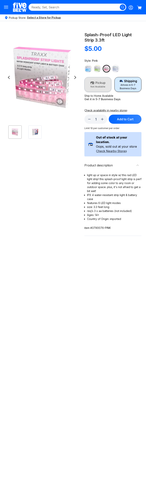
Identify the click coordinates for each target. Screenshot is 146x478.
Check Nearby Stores (111, 151)
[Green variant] (97, 68)
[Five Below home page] (20, 7)
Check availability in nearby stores (105, 110)
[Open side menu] (6, 7)
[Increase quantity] (102, 119)
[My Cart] (139, 8)
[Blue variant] (88, 68)
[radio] (97, 84)
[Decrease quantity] (89, 119)
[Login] (130, 7)
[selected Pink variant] (106, 68)
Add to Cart (125, 119)
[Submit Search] (122, 7)
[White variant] (115, 68)
